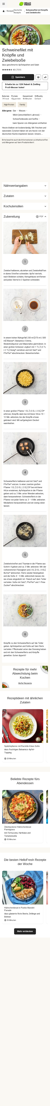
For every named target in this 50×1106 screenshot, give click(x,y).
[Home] (3, 11)
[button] (25, 196)
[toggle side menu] (3, 4)
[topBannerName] (25, 19)
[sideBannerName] (25, 163)
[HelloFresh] (25, 4)
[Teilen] (45, 77)
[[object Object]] (38, 77)
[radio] (3, 70)
